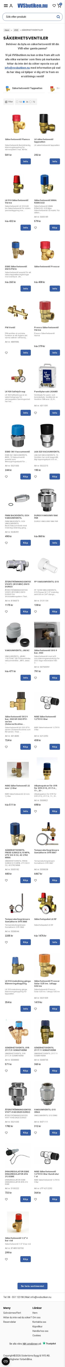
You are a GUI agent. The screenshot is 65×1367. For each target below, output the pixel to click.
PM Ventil (10, 327)
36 (27, 102)
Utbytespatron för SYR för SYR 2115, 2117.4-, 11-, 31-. (45, 788)
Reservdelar (9, 1322)
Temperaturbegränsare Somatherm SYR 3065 (17, 920)
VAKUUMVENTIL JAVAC (17, 650)
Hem (7, 30)
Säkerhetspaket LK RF (45, 919)
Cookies (36, 1335)
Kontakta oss (39, 1322)
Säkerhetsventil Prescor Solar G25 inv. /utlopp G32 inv (47, 983)
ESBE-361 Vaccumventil (17, 451)
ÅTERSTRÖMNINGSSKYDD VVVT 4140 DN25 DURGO (18, 1110)
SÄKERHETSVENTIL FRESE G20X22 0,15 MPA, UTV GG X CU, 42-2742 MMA (17, 854)
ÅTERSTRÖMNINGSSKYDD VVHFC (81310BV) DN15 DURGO (18, 584)
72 (34, 102)
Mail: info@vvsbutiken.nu (38, 1297)
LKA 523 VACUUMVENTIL (47, 451)
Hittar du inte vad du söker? (17, 1317)
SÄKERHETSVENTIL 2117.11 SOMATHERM (45, 1048)
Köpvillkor (37, 1326)
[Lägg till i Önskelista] (36, 228)
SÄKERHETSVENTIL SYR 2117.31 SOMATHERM (17, 1048)
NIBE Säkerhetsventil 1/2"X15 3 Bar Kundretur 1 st (46, 1174)
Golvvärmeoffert (12, 1313)
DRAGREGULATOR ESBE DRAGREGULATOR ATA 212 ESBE (17, 1174)
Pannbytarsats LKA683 (46, 391)
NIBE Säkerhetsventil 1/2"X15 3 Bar (45, 717)
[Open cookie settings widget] (6, 1361)
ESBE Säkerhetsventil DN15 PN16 (16, 267)
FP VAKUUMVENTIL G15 (46, 581)
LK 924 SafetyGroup (15, 391)
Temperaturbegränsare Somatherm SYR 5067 (46, 851)
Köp (54, 227)
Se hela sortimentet (32, 1286)
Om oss (36, 1317)
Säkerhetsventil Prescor (47, 266)
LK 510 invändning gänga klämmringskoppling (18, 982)
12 (20, 102)
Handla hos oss (40, 1331)
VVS (16, 30)
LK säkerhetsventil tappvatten (43, 140)
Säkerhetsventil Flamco (17, 139)
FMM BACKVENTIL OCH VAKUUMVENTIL (17, 516)
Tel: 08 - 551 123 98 (13, 1297)
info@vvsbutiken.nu (17, 67)
